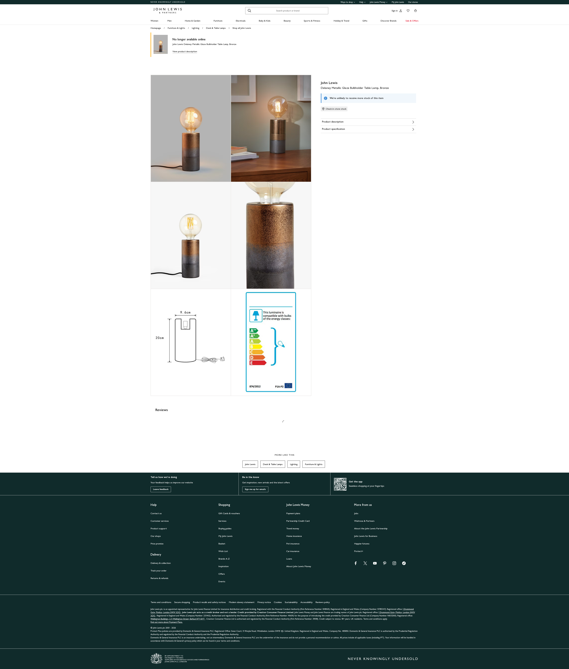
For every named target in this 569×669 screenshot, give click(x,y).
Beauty (287, 20)
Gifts (364, 20)
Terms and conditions (161, 602)
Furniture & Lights (176, 28)
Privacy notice (264, 602)
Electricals (241, 20)
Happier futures (361, 543)
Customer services (160, 520)
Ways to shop (347, 2)
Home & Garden (192, 20)
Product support (159, 528)
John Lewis (250, 464)
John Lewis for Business (365, 536)
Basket (221, 543)
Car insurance (292, 551)
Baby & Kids (264, 20)
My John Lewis (398, 2)
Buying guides (224, 528)
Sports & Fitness (312, 20)
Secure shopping (182, 602)
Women (154, 20)
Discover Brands (389, 20)
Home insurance (294, 536)
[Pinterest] (384, 564)
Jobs (356, 513)
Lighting (195, 28)
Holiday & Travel (341, 20)
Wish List (223, 551)
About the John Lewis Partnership (370, 528)
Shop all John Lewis (241, 28)
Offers (221, 573)
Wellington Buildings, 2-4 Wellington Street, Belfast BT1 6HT (178, 619)
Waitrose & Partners (364, 520)
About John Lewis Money (298, 566)
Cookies (278, 602)
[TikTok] (404, 564)
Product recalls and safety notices (209, 602)
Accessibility (307, 602)
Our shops (156, 536)
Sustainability (291, 602)
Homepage (156, 28)
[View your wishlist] (407, 10)
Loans (289, 558)
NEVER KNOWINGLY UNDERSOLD (168, 2)
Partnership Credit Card (298, 520)
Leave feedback (160, 489)
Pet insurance (292, 543)
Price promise (157, 543)
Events (221, 581)
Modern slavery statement (241, 602)
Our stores (413, 2)
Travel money (292, 528)
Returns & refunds (159, 578)
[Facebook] (355, 564)
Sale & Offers (412, 20)
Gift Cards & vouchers (229, 513)
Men (169, 20)
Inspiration (223, 566)
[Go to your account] (401, 10)
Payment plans (293, 513)
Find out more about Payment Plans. (167, 622)
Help (361, 2)
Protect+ (358, 551)
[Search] (249, 10)
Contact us (156, 513)
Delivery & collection (161, 563)
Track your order (158, 570)
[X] (365, 564)
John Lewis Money (377, 2)
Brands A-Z (224, 558)
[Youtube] (375, 564)
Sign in (395, 10)
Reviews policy (322, 602)
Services (222, 520)
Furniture (218, 20)
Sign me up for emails (255, 489)
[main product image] (163, 45)
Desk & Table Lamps (216, 28)
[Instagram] (394, 564)
